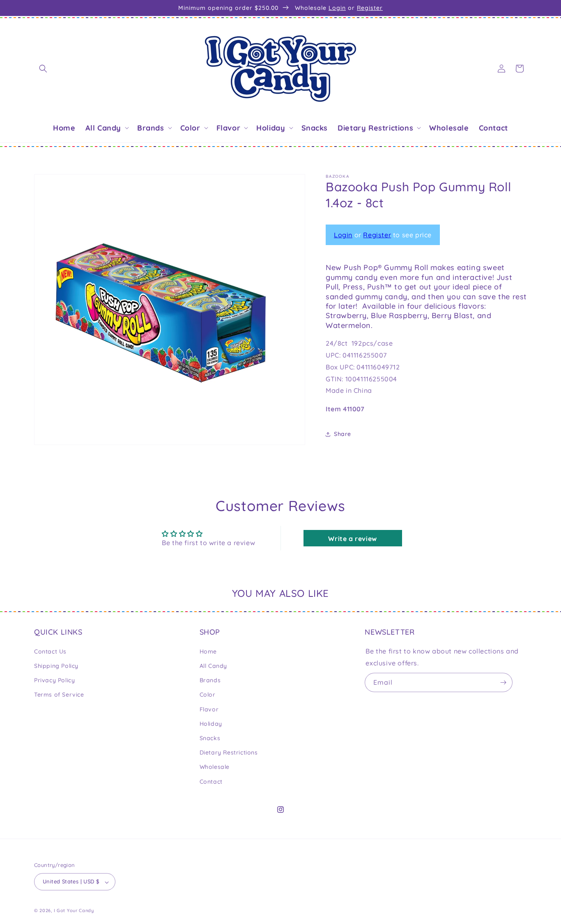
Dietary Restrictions (229, 752)
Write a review (352, 538)
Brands (210, 680)
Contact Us (50, 651)
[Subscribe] (503, 682)
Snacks (210, 737)
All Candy (213, 665)
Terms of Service (59, 694)
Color (208, 694)
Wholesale (215, 767)
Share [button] (342, 434)
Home (208, 651)
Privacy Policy (54, 680)
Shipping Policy (56, 665)
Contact (211, 781)
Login (337, 7)
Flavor (209, 709)
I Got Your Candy (74, 911)
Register (370, 7)
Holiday (211, 723)
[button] (43, 69)
